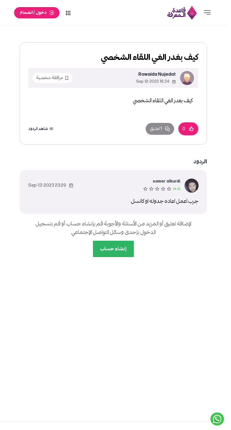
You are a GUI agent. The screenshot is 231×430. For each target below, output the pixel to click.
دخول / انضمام (33, 12)
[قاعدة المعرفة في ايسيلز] (182, 12)
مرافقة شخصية (49, 78)
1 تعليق (156, 128)
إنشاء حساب (113, 249)
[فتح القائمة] (207, 12)
